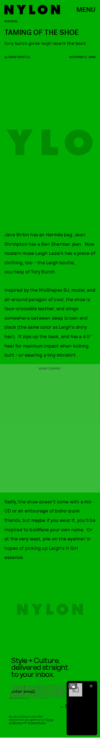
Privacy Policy (37, 722)
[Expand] (72, 686)
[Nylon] (32, 9)
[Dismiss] (91, 686)
